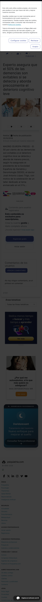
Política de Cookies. (14, 24)
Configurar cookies (18, 40)
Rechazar (34, 40)
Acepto (35, 46)
